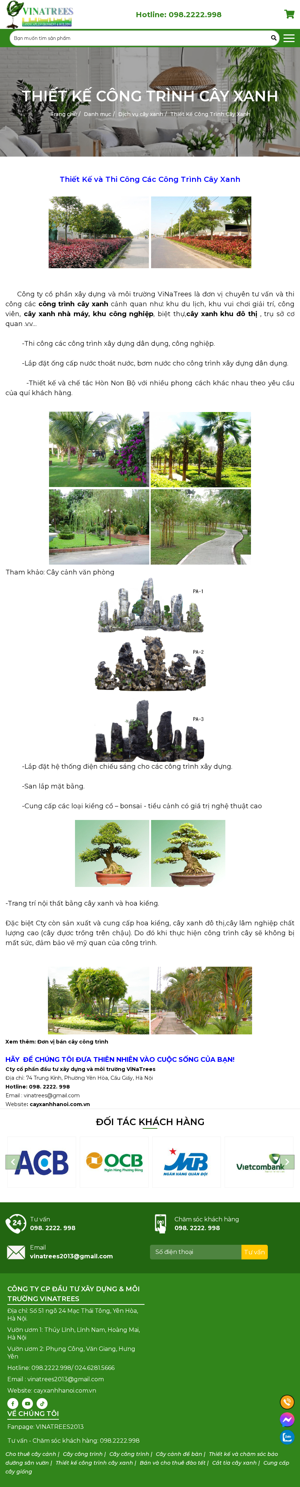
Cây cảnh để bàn (179, 1454)
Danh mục (97, 114)
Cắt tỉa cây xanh (234, 1463)
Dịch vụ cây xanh (140, 114)
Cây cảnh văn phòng (80, 572)
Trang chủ (63, 114)
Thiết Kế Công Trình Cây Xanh (210, 114)
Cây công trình (83, 1454)
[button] (12, 1162)
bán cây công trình (82, 1041)
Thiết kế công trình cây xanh (94, 1463)
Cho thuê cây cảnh (30, 1454)
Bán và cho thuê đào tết (173, 1463)
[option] (41, 1162)
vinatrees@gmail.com (52, 1095)
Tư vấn (254, 1252)
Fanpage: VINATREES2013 (45, 1426)
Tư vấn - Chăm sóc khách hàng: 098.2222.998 (73, 1440)
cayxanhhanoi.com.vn (60, 1104)
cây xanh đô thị (198, 923)
